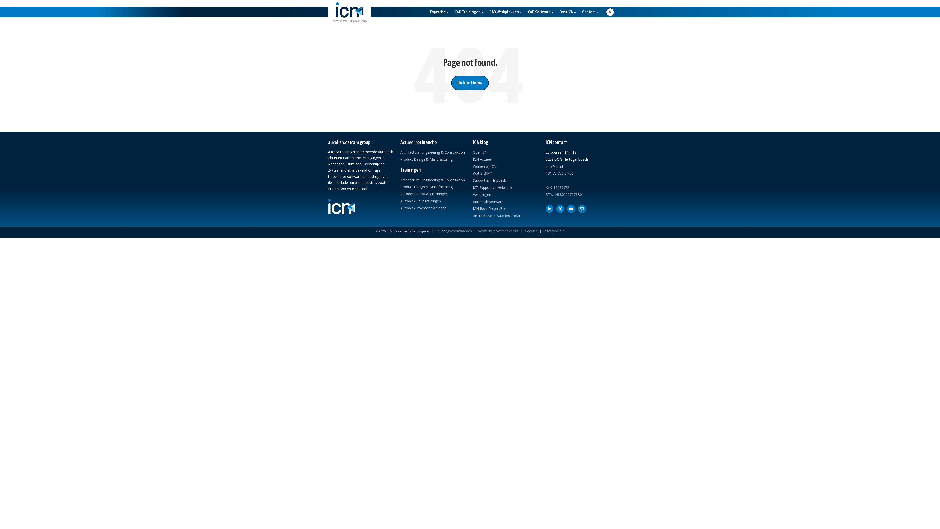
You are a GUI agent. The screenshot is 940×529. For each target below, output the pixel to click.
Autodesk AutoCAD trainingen (424, 194)
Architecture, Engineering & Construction (432, 152)
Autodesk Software (488, 201)
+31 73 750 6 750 (559, 173)
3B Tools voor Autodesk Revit (496, 215)
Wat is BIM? (482, 173)
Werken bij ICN (484, 166)
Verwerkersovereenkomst (498, 231)
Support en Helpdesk (489, 180)
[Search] (610, 12)
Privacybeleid (554, 231)
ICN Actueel (482, 159)
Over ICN (480, 152)
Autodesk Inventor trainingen (423, 208)
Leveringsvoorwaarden (454, 231)
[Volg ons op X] (560, 209)
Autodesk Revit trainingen (420, 201)
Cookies (531, 231)
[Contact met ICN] (582, 209)
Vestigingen (482, 194)
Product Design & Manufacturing (426, 159)
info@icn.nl (554, 166)
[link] (349, 16)
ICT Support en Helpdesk (492, 187)
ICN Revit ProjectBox (489, 208)
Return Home (470, 82)
